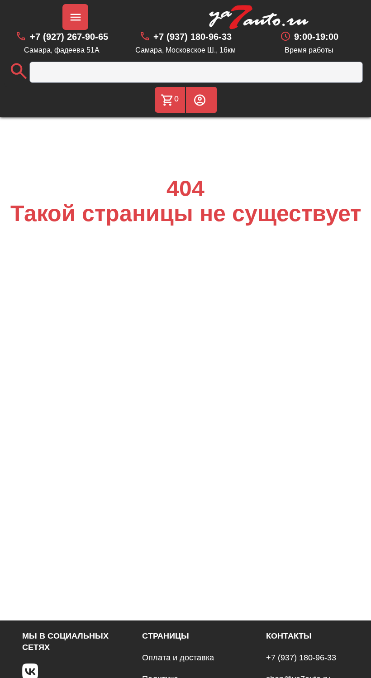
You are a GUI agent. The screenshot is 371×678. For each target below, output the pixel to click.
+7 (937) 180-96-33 (301, 657)
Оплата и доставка (178, 657)
